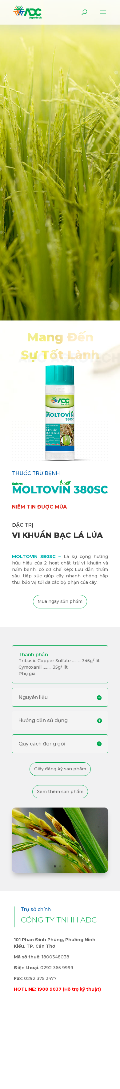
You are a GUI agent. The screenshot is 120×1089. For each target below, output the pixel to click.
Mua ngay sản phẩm (60, 601)
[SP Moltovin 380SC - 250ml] (60, 459)
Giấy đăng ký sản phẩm (60, 769)
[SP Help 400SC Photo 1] (60, 871)
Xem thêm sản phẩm (60, 791)
